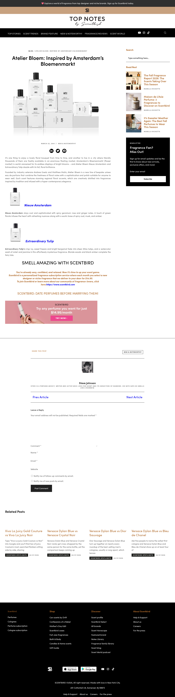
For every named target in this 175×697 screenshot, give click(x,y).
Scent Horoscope (99, 630)
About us (137, 622)
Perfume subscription (17, 626)
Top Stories (14, 34)
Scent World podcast (100, 652)
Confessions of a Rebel (60, 622)
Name (34, 452)
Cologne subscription (17, 630)
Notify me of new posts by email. (49, 481)
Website (34, 469)
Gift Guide (54, 648)
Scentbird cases (57, 630)
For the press (139, 630)
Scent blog (96, 648)
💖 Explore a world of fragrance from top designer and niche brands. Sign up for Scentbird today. (87, 3)
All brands (96, 626)
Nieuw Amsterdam (38, 205)
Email (34, 461)
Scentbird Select (98, 622)
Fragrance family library (102, 643)
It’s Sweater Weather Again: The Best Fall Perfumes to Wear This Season (156, 122)
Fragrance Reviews (96, 34)
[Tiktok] (148, 32)
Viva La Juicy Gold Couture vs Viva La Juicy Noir (23, 533)
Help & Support (140, 617)
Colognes (12, 621)
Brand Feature (49, 34)
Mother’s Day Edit (58, 626)
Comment (36, 446)
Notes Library (97, 639)
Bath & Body (55, 639)
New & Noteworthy (71, 34)
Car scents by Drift (58, 617)
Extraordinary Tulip (39, 241)
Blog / (32, 51)
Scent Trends (30, 34)
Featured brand (98, 635)
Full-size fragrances (59, 635)
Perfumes (12, 617)
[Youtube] (139, 32)
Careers (137, 626)
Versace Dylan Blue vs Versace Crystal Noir (62, 533)
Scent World (117, 34)
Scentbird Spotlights (16, 555)
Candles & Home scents (60, 643)
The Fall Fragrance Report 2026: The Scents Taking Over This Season (155, 80)
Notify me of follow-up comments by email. (54, 476)
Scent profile (97, 617)
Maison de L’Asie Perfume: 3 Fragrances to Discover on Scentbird (157, 101)
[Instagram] (144, 32)
